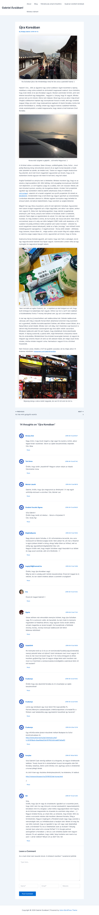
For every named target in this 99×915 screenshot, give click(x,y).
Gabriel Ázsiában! (12, 7)
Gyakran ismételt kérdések (74, 4)
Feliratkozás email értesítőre (51, 4)
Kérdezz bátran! (32, 12)
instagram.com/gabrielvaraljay (45, 351)
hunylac (28, 755)
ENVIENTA (23, 196)
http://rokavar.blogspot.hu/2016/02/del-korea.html (44, 776)
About (29, 4)
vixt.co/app (23, 193)
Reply (28, 450)
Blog (36, 4)
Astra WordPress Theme (68, 910)
